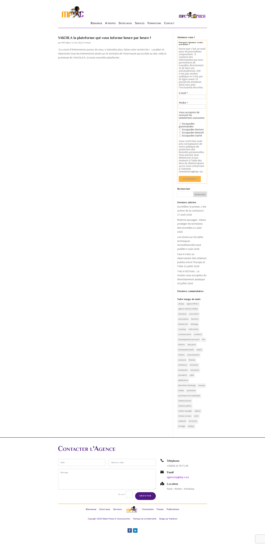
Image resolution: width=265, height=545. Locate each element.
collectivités (193, 329)
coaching (182, 329)
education (192, 344)
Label (192, 375)
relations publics (184, 406)
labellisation (183, 380)
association (194, 314)
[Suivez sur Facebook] (130, 530)
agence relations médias (188, 309)
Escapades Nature (192, 129)
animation (182, 314)
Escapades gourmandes (187, 125)
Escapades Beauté (192, 132)
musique (201, 385)
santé (196, 416)
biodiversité (183, 324)
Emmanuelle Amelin (186, 349)
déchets (181, 344)
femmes (192, 360)
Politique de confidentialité (144, 518)
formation (194, 365)
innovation (194, 370)
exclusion (182, 360)
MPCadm (66, 43)
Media (183, 103)
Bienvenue (96, 23)
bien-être (194, 319)
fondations (182, 365)
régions (198, 411)
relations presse (184, 400)
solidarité (182, 421)
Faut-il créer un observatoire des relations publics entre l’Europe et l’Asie (191, 260)
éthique (191, 426)
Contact (169, 23)
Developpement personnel (188, 339)
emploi (199, 349)
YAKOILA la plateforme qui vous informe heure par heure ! (104, 38)
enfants (181, 355)
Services (140, 23)
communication (184, 334)
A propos (110, 23)
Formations (154, 23)
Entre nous (125, 23)
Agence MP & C (193, 304)
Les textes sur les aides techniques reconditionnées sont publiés (190, 243)
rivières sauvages (185, 411)
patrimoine (191, 390)
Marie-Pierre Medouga (187, 385)
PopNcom (173, 518)
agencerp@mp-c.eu (178, 477)
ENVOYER (146, 496)
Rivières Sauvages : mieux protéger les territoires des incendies (191, 224)
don (203, 339)
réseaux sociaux (184, 416)
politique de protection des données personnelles (191, 150)
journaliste (182, 375)
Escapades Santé (191, 135)
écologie (181, 426)
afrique (181, 304)
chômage (194, 324)
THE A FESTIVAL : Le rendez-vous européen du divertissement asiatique (191, 275)
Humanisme (183, 370)
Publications (173, 509)
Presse (87, 43)
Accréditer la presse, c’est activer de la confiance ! (191, 209)
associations (183, 319)
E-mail (183, 93)
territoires (193, 421)
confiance (198, 334)
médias (181, 390)
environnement (193, 355)
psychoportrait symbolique (189, 395)
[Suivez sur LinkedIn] (135, 530)
